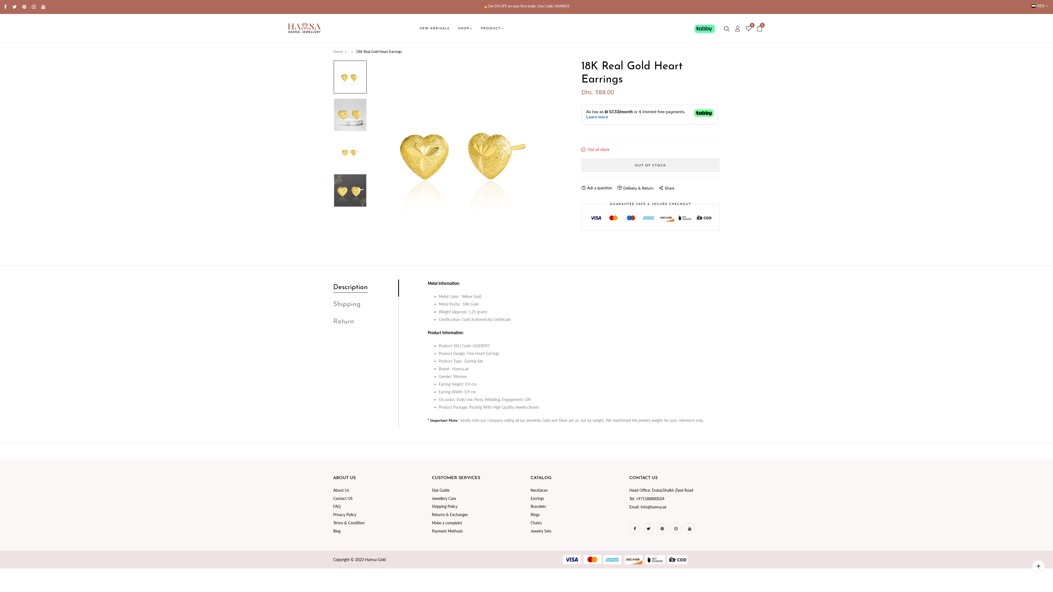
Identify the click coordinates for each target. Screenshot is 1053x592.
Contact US (343, 498)
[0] (748, 28)
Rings (535, 514)
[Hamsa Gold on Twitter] (14, 7)
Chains (536, 522)
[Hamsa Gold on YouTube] (43, 7)
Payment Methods (447, 531)
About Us (341, 490)
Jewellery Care (444, 498)
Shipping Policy (444, 506)
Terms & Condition (349, 522)
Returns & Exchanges (450, 514)
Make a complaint (447, 522)
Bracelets (538, 506)
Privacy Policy (344, 514)
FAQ (337, 506)
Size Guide (440, 490)
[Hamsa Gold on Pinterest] (24, 7)
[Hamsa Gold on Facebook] (5, 7)
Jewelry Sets (541, 531)
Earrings (537, 498)
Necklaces (539, 490)
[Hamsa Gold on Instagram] (34, 7)
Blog (337, 531)
